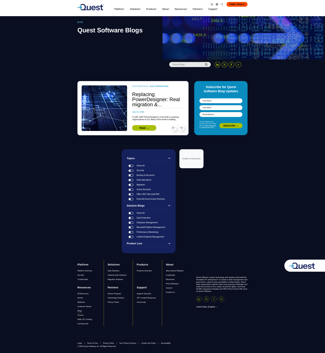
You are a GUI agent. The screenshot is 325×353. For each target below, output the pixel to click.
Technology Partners (116, 298)
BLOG (80, 22)
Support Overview (144, 294)
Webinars (81, 302)
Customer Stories (84, 306)
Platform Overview (84, 271)
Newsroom (170, 279)
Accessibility (166, 343)
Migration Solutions (115, 279)
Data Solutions (113, 271)
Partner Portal (113, 302)
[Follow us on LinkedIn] (217, 64)
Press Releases (172, 284)
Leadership (170, 275)
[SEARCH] (206, 64)
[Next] (181, 128)
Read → (144, 127)
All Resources (82, 294)
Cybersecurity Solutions (117, 275)
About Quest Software (175, 271)
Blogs (79, 311)
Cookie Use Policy (148, 343)
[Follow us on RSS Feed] (238, 64)
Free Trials (237, 4)
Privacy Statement (210, 125)
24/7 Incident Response (146, 298)
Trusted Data (82, 279)
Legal (79, 343)
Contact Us (170, 292)
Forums (80, 315)
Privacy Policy (108, 343)
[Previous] (173, 128)
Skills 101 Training (84, 319)
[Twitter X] (206, 299)
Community (141, 302)
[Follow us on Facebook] (231, 64)
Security (80, 275)
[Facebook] (214, 299)
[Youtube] (221, 299)
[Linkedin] (199, 299)
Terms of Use (92, 343)
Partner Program (114, 294)
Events (80, 298)
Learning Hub (82, 324)
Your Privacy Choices (127, 343)
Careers (169, 288)
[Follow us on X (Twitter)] (224, 64)
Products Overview (144, 271)
